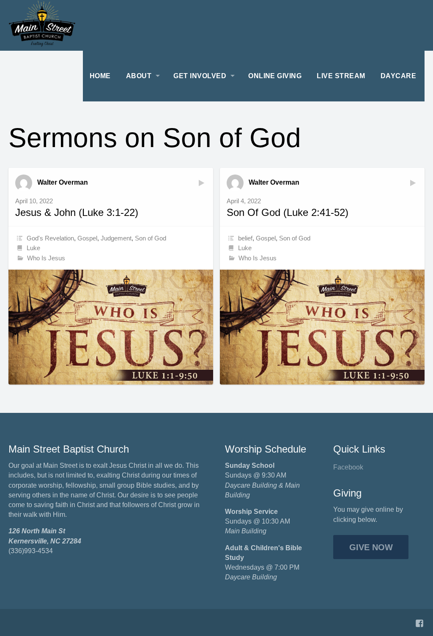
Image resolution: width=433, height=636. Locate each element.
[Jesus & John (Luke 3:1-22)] (110, 327)
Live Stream (341, 75)
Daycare (398, 75)
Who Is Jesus (46, 258)
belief (245, 238)
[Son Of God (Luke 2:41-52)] (322, 327)
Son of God (150, 238)
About (138, 75)
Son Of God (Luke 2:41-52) (287, 212)
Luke (33, 247)
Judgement (116, 238)
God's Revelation (50, 238)
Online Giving (274, 75)
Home (100, 75)
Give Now (371, 547)
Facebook (348, 467)
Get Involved (199, 75)
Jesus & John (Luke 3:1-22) (76, 212)
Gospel (87, 238)
